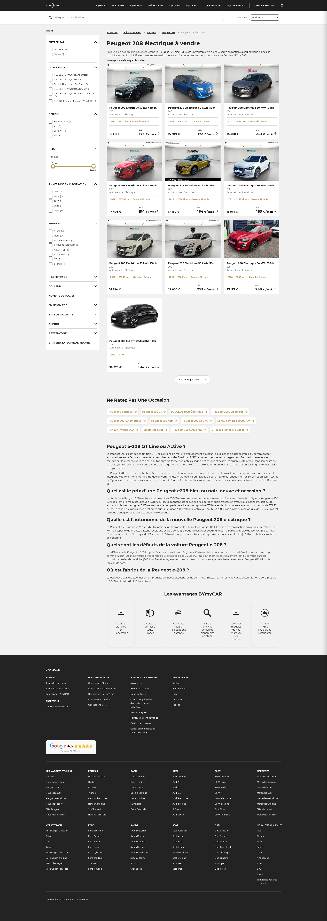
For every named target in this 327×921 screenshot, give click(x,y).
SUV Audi (177, 809)
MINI (259, 841)
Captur (91, 782)
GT (56, 259)
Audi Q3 (177, 793)
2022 (58, 196)
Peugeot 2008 (53, 793)
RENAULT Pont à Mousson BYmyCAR (74, 101)
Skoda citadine (137, 858)
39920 (93, 170)
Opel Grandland (223, 847)
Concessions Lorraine (99, 699)
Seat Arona (178, 847)
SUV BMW (220, 809)
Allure (58, 231)
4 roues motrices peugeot (227, 429)
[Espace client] (282, 5)
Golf (48, 841)
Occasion (60, 49)
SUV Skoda (136, 863)
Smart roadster (153, 429)
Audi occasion (180, 776)
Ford (91, 825)
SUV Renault (94, 809)
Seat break (178, 869)
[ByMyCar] (53, 671)
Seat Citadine (179, 858)
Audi (175, 771)
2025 (57, 205)
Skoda (134, 825)
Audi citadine (179, 804)
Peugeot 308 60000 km (187, 429)
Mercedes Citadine (266, 804)
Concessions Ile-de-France (101, 688)
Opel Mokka (221, 841)
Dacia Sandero (137, 782)
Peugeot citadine (55, 804)
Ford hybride (95, 852)
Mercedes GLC (264, 793)
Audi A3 (177, 787)
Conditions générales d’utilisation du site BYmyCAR (141, 703)
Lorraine (59, 131)
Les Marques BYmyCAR (59, 771)
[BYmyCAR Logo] (53, 5)
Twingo (92, 793)
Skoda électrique (138, 852)
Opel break (220, 869)
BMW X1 (219, 793)
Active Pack (61, 250)
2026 (58, 210)
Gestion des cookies (140, 723)
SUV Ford (93, 863)
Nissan (260, 836)
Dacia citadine (137, 798)
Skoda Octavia (137, 841)
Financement (179, 688)
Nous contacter (138, 694)
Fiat (259, 830)
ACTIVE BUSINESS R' (66, 245)
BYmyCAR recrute (139, 688)
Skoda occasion (138, 830)
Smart (260, 847)
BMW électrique (223, 798)
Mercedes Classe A (266, 782)
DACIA (133, 771)
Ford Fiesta (94, 841)
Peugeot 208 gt (152, 411)
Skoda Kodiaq (137, 836)
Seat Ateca (178, 836)
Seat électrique (180, 852)
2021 (57, 191)
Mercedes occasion (267, 776)
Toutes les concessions (57, 688)
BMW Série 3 (221, 787)
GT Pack (59, 264)
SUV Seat (177, 863)
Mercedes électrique (267, 798)
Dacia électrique (138, 793)
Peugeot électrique (120, 411)
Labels (176, 694)
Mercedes (263, 771)
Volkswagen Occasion (57, 830)
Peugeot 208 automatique (125, 420)
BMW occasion (222, 776)
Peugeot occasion (55, 782)
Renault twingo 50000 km (233, 420)
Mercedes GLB (264, 787)
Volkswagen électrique (57, 852)
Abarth (260, 863)
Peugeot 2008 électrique (228, 411)
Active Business (63, 240)
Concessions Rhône (98, 683)
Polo (48, 836)
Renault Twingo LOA (121, 429)
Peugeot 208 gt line (195, 420)
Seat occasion (180, 830)
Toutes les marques (56, 683)
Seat (175, 825)
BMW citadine (222, 804)
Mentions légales (138, 712)
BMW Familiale (222, 814)
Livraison (177, 699)
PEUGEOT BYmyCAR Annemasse (73, 75)
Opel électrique (222, 852)
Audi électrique (180, 798)
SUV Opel (219, 863)
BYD (259, 869)
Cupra (260, 852)
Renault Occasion (97, 776)
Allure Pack (61, 254)
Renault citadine (96, 804)
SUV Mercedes (264, 809)
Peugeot (50, 776)
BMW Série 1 (221, 782)
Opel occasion (222, 830)
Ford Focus (94, 847)
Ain (57, 126)
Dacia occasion (138, 776)
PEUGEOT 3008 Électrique (187, 411)
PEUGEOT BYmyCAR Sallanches (72, 89)
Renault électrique (97, 798)
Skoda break (136, 869)
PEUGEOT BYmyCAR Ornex (69, 79)
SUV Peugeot (53, 809)
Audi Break (178, 814)
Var (57, 135)
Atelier (176, 683)
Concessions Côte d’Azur (101, 694)
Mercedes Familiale (267, 814)
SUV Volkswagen (54, 863)
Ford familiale (95, 869)
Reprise (176, 705)
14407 (54, 163)
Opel (218, 825)
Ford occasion (95, 830)
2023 (57, 201)
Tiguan (49, 847)
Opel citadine (221, 858)
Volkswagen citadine (56, 858)
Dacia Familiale (138, 809)
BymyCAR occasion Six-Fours (70, 84)
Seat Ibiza (177, 841)
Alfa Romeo (263, 858)
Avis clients (136, 683)
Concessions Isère (97, 705)
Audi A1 (176, 782)
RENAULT (93, 771)
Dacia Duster (137, 787)
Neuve (58, 54)
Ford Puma (94, 836)
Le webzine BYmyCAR (57, 694)
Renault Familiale (97, 814)
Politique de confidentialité (144, 718)
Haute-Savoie (62, 121)
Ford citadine (95, 858)
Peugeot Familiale (55, 814)
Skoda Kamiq (137, 847)
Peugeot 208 (52, 787)
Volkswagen (54, 825)
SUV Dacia (135, 804)
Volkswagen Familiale (57, 869)
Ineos (260, 874)
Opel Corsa (220, 836)
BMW (218, 771)
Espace (92, 787)
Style (58, 235)
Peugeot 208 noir (162, 420)
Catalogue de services (57, 706)
